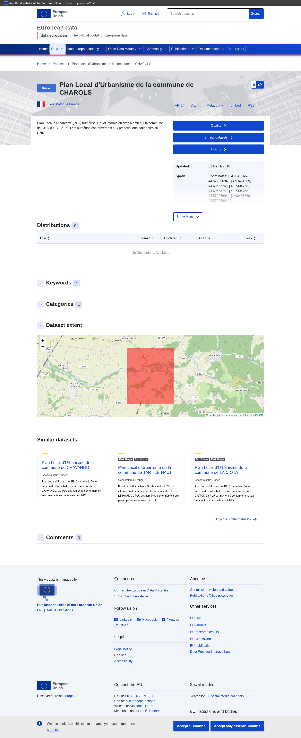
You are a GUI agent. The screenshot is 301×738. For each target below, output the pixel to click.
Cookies (120, 655)
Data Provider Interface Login (211, 651)
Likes (248, 238)
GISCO (259, 415)
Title (43, 238)
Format (144, 238)
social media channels (227, 696)
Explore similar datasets (236, 519)
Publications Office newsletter (211, 595)
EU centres (153, 711)
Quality (216, 125)
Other (124, 625)
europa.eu (70, 696)
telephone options (142, 701)
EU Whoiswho (200, 639)
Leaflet (212, 415)
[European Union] (73, 685)
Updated (171, 238)
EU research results (204, 632)
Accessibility (123, 661)
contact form (144, 706)
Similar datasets (216, 137)
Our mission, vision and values (212, 589)
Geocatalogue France (63, 104)
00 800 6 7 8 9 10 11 (140, 696)
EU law (195, 618)
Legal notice (123, 649)
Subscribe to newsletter (131, 596)
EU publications (201, 645)
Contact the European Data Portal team (142, 590)
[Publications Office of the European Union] (73, 591)
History (216, 149)
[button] (81, 3)
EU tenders (198, 625)
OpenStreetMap (229, 415)
